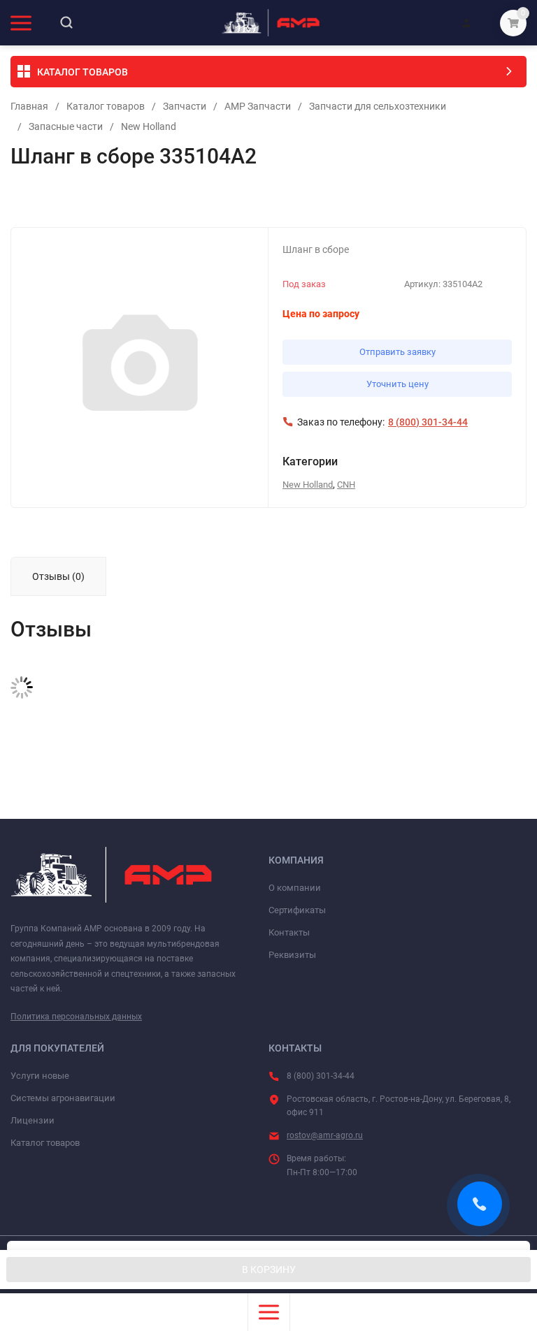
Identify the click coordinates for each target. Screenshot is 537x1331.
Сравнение (172, 199)
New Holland (148, 126)
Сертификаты (297, 910)
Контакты (289, 932)
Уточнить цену (397, 384)
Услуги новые (39, 1075)
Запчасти (184, 106)
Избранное (50, 199)
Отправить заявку (397, 352)
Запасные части (66, 126)
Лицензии (32, 1120)
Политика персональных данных (76, 1016)
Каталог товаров (105, 106)
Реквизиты (292, 955)
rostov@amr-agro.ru (325, 1135)
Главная (29, 106)
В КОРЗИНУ (269, 1269)
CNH (346, 484)
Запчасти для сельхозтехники (377, 106)
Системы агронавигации (62, 1098)
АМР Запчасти (257, 106)
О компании (294, 887)
